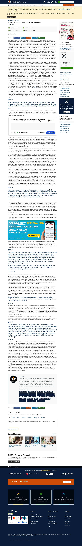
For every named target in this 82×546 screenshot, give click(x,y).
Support (48, 2)
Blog (49, 526)
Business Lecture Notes (65, 122)
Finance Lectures (64, 94)
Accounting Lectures (64, 88)
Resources (34, 5)
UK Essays (11, 5)
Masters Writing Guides (65, 132)
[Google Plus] (16, 510)
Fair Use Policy (68, 516)
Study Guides (51, 518)
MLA (14, 417)
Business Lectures (64, 90)
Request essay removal (13, 461)
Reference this (12, 33)
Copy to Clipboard (12, 429)
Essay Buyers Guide (64, 126)
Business (17, 20)
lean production (21, 184)
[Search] (59, 2)
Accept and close (10, 17)
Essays (11, 20)
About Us (28, 5)
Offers (40, 5)
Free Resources (51, 521)
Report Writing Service (65, 72)
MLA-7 (18, 417)
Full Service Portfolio (64, 79)
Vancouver (30, 417)
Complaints (67, 518)
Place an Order (68, 5)
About (66, 514)
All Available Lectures (65, 96)
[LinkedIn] (12, 510)
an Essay (66, 68)
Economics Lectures (64, 92)
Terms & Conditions (19, 540)
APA (10, 417)
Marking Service (63, 76)
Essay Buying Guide (52, 523)
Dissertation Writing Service (36, 516)
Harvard (24, 417)
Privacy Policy (11, 540)
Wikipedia (36, 417)
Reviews (23, 5)
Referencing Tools (64, 128)
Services (17, 5)
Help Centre (67, 521)
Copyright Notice (29, 540)
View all (54, 434)
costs (35, 87)
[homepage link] (8, 20)
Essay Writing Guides (64, 130)
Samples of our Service (65, 78)
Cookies (35, 540)
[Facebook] (9, 510)
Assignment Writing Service (66, 74)
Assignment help (34, 521)
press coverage (45, 470)
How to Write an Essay (65, 124)
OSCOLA (43, 417)
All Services (33, 523)
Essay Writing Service (35, 514)
